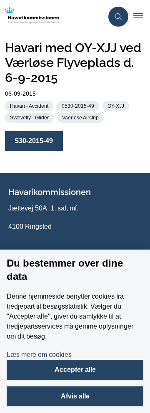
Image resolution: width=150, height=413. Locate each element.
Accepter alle (75, 369)
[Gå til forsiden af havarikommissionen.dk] (51, 17)
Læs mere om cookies (39, 354)
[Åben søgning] (118, 17)
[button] (141, 16)
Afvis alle (75, 396)
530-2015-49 (34, 140)
